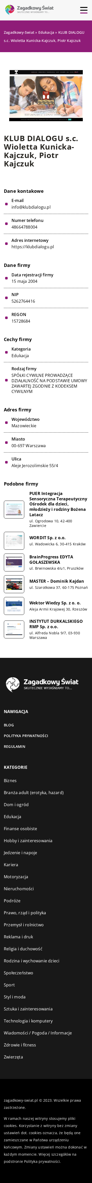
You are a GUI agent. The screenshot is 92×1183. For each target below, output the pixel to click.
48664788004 (24, 227)
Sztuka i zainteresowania (28, 1009)
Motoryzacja (16, 877)
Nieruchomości (19, 889)
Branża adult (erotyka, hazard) (34, 792)
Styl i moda (15, 997)
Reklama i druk (18, 937)
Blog (9, 725)
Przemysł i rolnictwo (24, 925)
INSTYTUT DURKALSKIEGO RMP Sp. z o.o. (56, 624)
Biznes (10, 780)
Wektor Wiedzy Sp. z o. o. (55, 603)
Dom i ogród (16, 804)
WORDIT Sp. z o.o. (47, 537)
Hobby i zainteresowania (28, 840)
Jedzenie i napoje (20, 852)
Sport (9, 985)
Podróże (12, 901)
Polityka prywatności (26, 735)
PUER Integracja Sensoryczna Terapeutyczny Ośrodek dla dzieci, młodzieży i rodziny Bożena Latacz (58, 504)
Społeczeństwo (18, 973)
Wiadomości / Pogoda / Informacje (38, 1033)
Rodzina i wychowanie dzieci (31, 961)
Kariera (11, 864)
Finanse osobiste (20, 828)
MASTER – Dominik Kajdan (56, 581)
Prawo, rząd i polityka (25, 913)
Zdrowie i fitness (20, 1045)
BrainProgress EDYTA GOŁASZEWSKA (51, 559)
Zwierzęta (13, 1057)
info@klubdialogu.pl (31, 207)
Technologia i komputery (28, 1021)
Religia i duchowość (23, 949)
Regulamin (14, 746)
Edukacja (20, 355)
